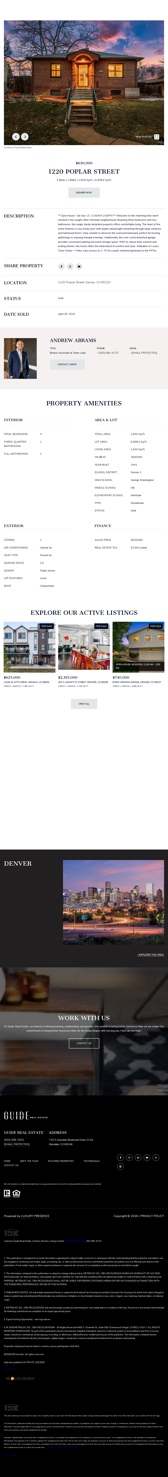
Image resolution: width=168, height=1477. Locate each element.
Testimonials (92, 1161)
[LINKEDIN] (138, 1157)
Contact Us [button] (84, 1043)
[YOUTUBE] (147, 1157)
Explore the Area (151, 955)
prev (16, 136)
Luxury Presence (35, 1216)
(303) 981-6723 (108, 353)
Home (7, 1161)
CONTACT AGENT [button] (67, 364)
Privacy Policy (152, 1216)
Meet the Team (29, 1161)
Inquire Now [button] (84, 192)
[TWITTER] (156, 1157)
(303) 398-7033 (14, 1140)
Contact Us (11, 1165)
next (25, 136)
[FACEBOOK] (120, 1157)
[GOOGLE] (120, 1166)
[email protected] (75, 1241)
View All (84, 703)
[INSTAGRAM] (129, 1157)
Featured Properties (61, 1161)
